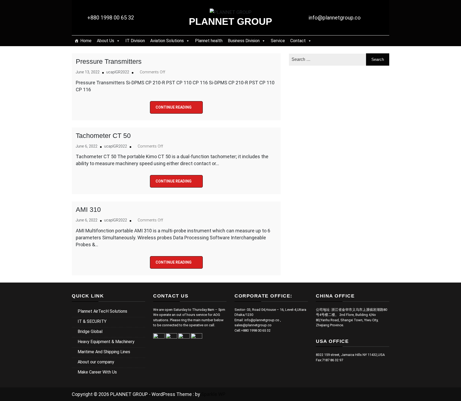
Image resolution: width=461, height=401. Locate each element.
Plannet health (208, 40)
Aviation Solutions (167, 40)
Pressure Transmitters (109, 61)
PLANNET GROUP (230, 21)
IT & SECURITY (92, 321)
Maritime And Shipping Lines (104, 351)
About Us (105, 40)
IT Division (135, 40)
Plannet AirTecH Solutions (102, 311)
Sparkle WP (213, 394)
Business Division (244, 40)
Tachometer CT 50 (103, 135)
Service (278, 40)
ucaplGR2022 (117, 72)
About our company (96, 361)
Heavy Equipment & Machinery (106, 341)
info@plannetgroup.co (335, 17)
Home (86, 40)
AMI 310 (88, 209)
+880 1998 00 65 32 (110, 17)
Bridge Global (90, 331)
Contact (298, 40)
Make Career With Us (97, 372)
